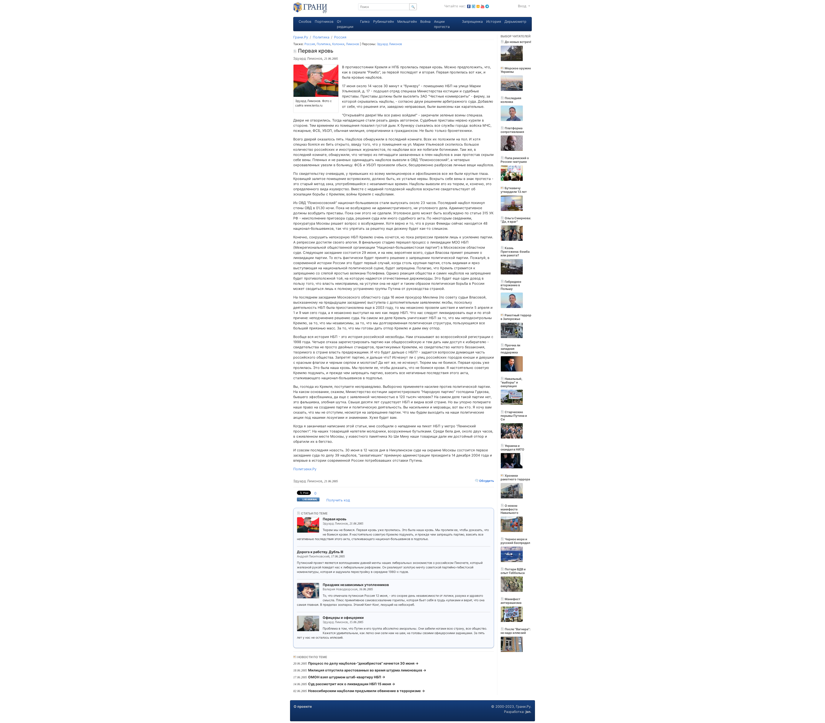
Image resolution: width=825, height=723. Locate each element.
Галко (365, 21)
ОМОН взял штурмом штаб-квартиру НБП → (346, 677)
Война (425, 21)
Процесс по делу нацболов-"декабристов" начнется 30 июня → (363, 663)
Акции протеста (442, 24)
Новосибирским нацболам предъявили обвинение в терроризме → (366, 691)
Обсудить (486, 481)
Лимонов (352, 44)
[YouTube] (482, 6)
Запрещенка (472, 21)
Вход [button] (522, 6)
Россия (340, 37)
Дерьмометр (515, 21)
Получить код (338, 500)
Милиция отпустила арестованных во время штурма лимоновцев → (367, 670)
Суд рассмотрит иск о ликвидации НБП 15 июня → (351, 684)
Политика (321, 37)
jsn (528, 711)
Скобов (305, 21)
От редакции (345, 24)
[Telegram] (487, 6)
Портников (324, 21)
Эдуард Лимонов (389, 44)
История (493, 21)
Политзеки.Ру (304, 469)
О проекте (303, 706)
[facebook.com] (469, 6)
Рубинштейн (383, 21)
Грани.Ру (300, 37)
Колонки (338, 44)
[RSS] (478, 6)
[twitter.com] (473, 6)
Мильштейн (407, 21)
